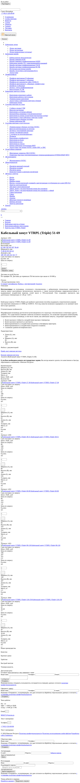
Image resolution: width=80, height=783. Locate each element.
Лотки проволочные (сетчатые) (20, 52)
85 (6, 251)
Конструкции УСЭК (16, 89)
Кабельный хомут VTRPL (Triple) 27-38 (45, 382)
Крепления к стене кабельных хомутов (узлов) (26, 117)
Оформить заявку (7, 270)
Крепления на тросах (17, 144)
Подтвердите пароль (8, 765)
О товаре (4, 284)
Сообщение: (5, 679)
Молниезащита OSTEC (17, 160)
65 (1, 247)
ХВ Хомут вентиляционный (19, 187)
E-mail (3, 753)
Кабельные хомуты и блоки (15, 91)
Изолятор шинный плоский (19, 166)
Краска (7, 205)
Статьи (7, 22)
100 (4, 247)
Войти (3, 757)
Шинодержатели (11, 162)
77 (16, 255)
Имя (2, 763)
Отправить (5, 681)
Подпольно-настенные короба (20, 69)
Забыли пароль (56, 753)
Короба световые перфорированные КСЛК (24, 67)
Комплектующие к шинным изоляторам (23, 172)
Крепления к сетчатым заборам (20, 112)
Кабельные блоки (15, 102)
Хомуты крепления (16, 203)
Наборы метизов (15, 202)
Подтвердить (6, 4)
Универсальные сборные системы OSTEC (24, 127)
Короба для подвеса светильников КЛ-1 (23, 71)
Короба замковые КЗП (17, 59)
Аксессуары (13, 72)
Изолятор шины (15, 170)
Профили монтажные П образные (21, 78)
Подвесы (12, 136)
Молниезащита (10, 157)
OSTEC (4, 209)
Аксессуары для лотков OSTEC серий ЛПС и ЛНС (27, 147)
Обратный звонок (9, 35)
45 (13, 251)
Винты (11, 179)
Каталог (4, 39)
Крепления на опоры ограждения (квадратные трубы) (28, 116)
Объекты (8, 24)
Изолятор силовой (16, 168)
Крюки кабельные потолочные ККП (22, 145)
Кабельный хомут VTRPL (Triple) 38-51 (45, 437)
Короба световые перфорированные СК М (24, 65)
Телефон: (31, 674)
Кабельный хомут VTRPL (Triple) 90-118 (46, 545)
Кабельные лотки (11, 44)
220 (8, 255)
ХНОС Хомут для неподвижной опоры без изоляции (28, 188)
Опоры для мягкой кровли (18, 132)
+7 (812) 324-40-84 (7, 726)
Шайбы (12, 196)
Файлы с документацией (26, 284)
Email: (57, 674)
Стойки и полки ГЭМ (17, 108)
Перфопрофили (10, 74)
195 (5, 255)
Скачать (8, 26)
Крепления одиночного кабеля (20, 95)
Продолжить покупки (22, 781)
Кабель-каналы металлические (20, 58)
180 (2, 255)
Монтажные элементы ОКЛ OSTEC (22, 153)
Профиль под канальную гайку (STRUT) (24, 82)
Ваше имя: (4, 674)
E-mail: (56, 690)
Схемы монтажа (10, 19)
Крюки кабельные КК (17, 121)
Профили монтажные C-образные (21, 80)
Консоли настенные (16, 110)
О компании (9, 17)
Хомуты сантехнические (18, 185)
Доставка (8, 28)
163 (10, 247)
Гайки (11, 194)
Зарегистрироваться (8, 771)
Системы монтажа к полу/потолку (17, 123)
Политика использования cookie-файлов (56, 733)
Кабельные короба (11, 54)
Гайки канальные (15, 192)
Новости (8, 21)
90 (8, 251)
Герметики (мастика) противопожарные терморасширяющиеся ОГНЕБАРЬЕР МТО (39, 155)
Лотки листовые (15, 48)
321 (13, 255)
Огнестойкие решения (13, 149)
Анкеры (12, 198)
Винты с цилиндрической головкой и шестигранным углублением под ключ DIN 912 (40, 183)
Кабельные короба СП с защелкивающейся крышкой (28, 63)
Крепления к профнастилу (18, 138)
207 (13, 247)
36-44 (16, 247)
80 (4, 251)
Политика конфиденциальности (30, 733)
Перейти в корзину (7, 781)
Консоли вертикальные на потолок (21, 129)
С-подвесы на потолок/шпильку (20, 134)
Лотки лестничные (16, 50)
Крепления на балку (16, 140)
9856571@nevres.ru (7, 715)
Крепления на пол (15, 142)
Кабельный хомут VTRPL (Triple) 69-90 (45, 491)
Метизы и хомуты (11, 174)
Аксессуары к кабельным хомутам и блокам (25, 101)
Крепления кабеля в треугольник (21, 97)
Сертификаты (12, 284)
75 (1, 251)
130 (7, 247)
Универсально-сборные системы (21, 119)
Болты (11, 177)
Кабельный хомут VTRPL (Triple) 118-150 (47, 599)
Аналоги (39, 284)
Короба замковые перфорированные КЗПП (24, 61)
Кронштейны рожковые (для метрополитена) (25, 114)
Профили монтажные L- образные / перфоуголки (26, 84)
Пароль (28, 753)
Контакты (8, 30)
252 (11, 255)
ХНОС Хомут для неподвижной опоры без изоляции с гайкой (31, 190)
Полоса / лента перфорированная (21, 87)
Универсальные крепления (19, 99)
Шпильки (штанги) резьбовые (20, 200)
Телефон (31, 690)
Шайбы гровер (14, 181)
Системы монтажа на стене (15, 104)
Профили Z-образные (17, 86)
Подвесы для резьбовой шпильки (21, 130)
